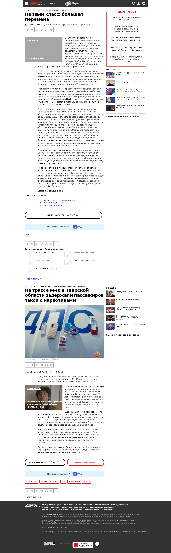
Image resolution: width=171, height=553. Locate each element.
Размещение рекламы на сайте (74, 507)
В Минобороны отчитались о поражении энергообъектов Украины (128, 317)
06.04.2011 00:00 (31, 10)
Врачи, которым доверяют (85, 260)
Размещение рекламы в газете (102, 507)
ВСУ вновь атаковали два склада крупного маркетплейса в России (129, 90)
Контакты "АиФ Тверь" (50, 507)
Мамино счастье (42, 260)
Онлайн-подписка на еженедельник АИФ (111, 505)
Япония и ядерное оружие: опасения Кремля (130, 325)
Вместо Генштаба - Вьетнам (46, 268)
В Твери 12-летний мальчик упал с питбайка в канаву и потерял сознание (126, 59)
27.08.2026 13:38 (31, 286)
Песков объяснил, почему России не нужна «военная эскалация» (130, 98)
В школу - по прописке (45, 252)
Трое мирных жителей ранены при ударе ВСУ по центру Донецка (126, 49)
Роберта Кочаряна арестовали (128, 299)
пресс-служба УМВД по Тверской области (41, 359)
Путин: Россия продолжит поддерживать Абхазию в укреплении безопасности (126, 29)
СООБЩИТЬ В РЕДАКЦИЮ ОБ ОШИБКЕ (99, 510)
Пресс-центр (68, 505)
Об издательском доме (51, 505)
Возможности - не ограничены (59, 200)
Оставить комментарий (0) (85, 462)
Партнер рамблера (64, 543)
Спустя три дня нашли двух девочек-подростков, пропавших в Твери (126, 39)
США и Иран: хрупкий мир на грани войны (130, 73)
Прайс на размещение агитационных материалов (62, 510)
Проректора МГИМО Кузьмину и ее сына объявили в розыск (130, 292)
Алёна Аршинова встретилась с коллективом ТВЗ (126, 19)
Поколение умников (53, 202)
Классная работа (51, 205)
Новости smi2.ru (33, 279)
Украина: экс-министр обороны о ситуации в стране (129, 82)
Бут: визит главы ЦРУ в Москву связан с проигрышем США (128, 308)
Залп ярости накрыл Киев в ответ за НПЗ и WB (130, 106)
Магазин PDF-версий (84, 505)
